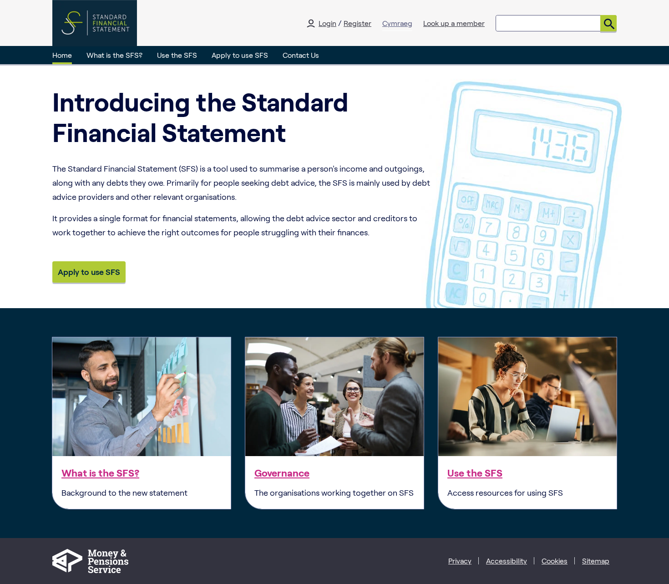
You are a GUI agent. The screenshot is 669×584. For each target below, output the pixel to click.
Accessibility (506, 560)
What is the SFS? (114, 55)
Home (62, 55)
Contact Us (301, 55)
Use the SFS (177, 55)
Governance (281, 472)
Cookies (555, 560)
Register (357, 23)
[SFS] (94, 23)
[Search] (608, 23)
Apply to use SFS (240, 55)
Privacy (459, 560)
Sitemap (595, 560)
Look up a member (454, 23)
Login (327, 23)
